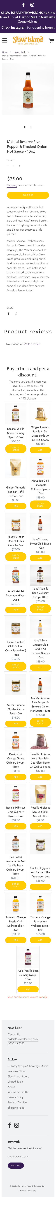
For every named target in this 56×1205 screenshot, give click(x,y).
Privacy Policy (15, 1097)
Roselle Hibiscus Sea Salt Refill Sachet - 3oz (40, 812)
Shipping (12, 185)
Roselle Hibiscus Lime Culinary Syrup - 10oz (15, 812)
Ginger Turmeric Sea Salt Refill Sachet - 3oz (15, 491)
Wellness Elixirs (16, 1071)
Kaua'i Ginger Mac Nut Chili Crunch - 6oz (16, 541)
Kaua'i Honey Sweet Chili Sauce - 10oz (40, 543)
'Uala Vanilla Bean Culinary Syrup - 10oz (28, 975)
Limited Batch (19, 52)
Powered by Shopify (28, 1190)
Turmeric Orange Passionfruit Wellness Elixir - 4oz (16, 923)
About (11, 1087)
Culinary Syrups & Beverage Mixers (28, 1066)
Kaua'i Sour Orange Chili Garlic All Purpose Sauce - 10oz (40, 648)
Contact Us (14, 1034)
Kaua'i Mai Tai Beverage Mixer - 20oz (16, 595)
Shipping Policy (16, 1108)
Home (4, 52)
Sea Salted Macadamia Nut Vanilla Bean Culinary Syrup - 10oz (15, 865)
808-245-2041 (16, 1043)
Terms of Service (17, 1102)
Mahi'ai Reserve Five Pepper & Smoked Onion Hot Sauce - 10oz (40, 704)
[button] (24, 127)
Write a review (32, 344)
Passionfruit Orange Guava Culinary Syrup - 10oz (15, 760)
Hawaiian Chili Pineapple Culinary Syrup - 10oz (40, 487)
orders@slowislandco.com (23, 1039)
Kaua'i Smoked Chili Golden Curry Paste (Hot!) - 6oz (15, 648)
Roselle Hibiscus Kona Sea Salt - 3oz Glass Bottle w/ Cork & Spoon (40, 760)
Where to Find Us (18, 1092)
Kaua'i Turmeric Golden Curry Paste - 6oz (16, 709)
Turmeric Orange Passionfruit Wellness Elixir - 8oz (40, 923)
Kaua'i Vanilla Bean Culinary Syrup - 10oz (40, 593)
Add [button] (40, 450)
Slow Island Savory (18, 1076)
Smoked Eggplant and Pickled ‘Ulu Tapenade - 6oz (40, 872)
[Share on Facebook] (9, 313)
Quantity (11, 160)
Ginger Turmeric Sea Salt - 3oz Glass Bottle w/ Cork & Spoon (40, 433)
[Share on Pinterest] (16, 313)
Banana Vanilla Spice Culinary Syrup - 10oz (15, 433)
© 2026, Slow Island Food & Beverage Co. (27, 1186)
